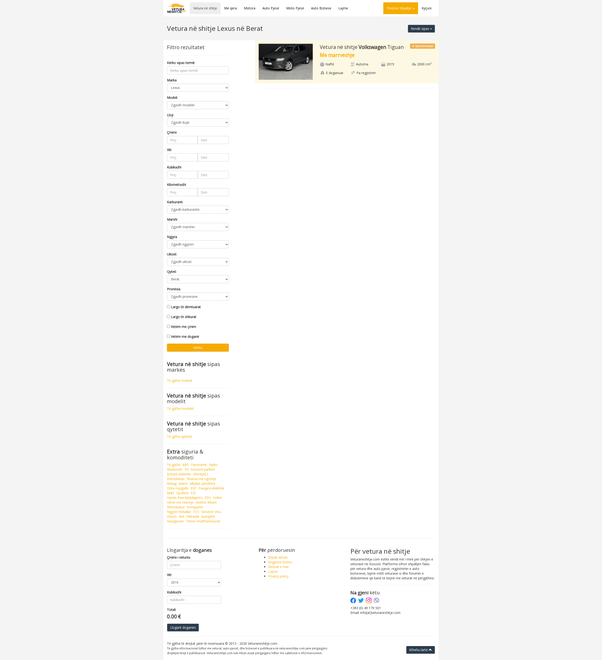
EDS (208, 497)
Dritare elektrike (179, 474)
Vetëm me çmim (183, 326)
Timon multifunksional (203, 521)
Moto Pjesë (295, 8)
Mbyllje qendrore (202, 483)
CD (193, 493)
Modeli (172, 97)
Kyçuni (427, 8)
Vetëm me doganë (185, 336)
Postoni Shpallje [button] (399, 8)
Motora (249, 8)
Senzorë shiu (211, 511)
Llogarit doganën (183, 627)
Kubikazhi (174, 167)
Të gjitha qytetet (179, 436)
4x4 (181, 516)
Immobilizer (176, 479)
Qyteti (171, 271)
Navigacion (175, 521)
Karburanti (175, 202)
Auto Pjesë (270, 8)
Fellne (217, 497)
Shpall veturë (278, 557)
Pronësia (173, 289)
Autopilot (208, 516)
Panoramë (199, 464)
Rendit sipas (420, 28)
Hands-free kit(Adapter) (184, 497)
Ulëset (172, 254)
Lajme (343, 8)
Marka (172, 80)
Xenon (172, 516)
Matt (170, 493)
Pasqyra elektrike (211, 488)
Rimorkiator (176, 507)
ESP (193, 488)
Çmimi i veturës (178, 557)
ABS (185, 464)
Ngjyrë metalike (179, 511)
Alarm (183, 483)
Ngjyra (172, 237)
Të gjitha (173, 464)
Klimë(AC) (200, 474)
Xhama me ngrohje (201, 479)
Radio (213, 464)
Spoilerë (182, 493)
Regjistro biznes (280, 562)
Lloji (170, 115)
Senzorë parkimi (202, 469)
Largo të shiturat (183, 316)
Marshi (172, 219)
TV (186, 469)
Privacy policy (278, 576)
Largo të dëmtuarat (186, 307)
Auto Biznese (321, 8)
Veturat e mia (278, 567)
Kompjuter (195, 507)
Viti (169, 149)
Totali (171, 609)
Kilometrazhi (176, 184)
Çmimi (172, 132)
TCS (196, 511)
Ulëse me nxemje (180, 502)
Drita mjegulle (177, 488)
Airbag (172, 483)
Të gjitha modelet (180, 408)
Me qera (230, 8)
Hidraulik (192, 516)
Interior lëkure (206, 502)
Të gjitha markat (179, 380)
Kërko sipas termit (181, 62)
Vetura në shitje (205, 8)
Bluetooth (174, 469)
